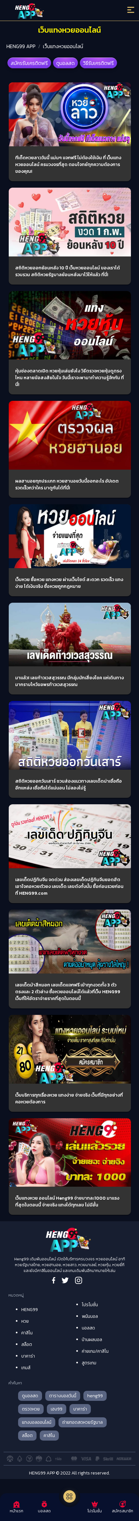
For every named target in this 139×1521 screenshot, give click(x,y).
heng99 (95, 1395)
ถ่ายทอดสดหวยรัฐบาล (82, 1422)
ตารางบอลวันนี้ (62, 1395)
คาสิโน (27, 1332)
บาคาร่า (28, 1356)
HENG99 (29, 1309)
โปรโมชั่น (90, 1304)
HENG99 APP (21, 46)
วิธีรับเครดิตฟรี (98, 63)
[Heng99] (54, 11)
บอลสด (88, 1328)
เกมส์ (25, 1367)
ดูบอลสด (65, 63)
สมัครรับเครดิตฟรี (29, 63)
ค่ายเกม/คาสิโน (95, 1351)
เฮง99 (56, 1409)
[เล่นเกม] (69, 1496)
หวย (25, 1321)
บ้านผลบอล (92, 1339)
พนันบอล (90, 1316)
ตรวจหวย (31, 1409)
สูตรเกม (89, 1363)
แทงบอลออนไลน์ (36, 1422)
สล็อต (26, 1344)
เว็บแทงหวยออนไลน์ (63, 46)
